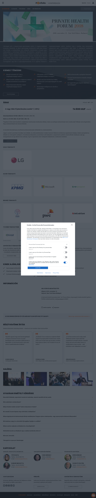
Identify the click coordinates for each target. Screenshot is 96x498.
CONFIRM (37, 267)
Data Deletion (40, 272)
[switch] (65, 247)
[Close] (72, 225)
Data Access (48, 272)
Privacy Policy (56, 272)
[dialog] (48, 249)
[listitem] (48, 244)
